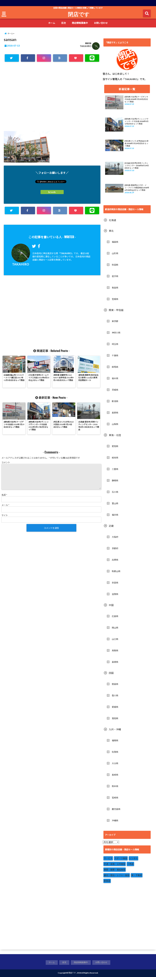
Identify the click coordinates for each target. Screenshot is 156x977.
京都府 (115, 548)
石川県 (115, 492)
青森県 (115, 287)
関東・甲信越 (116, 310)
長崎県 (115, 774)
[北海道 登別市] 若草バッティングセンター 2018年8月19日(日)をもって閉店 (137, 165)
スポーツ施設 (120, 858)
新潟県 (115, 401)
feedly (53, 192)
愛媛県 (115, 707)
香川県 (115, 695)
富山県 (115, 503)
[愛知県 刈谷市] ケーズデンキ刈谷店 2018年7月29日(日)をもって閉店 (136, 99)
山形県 (115, 253)
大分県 (115, 763)
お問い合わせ (101, 22)
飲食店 (107, 881)
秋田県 (115, 264)
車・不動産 (136, 875)
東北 (111, 230)
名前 (4, 495)
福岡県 (115, 740)
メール (5, 505)
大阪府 (115, 537)
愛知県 (115, 446)
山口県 (115, 639)
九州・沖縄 (115, 729)
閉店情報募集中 (80, 22)
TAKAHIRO (85, 46)
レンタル (133, 858)
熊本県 (115, 786)
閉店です (79, 14)
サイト (5, 515)
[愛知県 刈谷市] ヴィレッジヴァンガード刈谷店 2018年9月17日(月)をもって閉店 (137, 121)
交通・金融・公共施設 (114, 864)
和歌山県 (116, 571)
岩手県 (115, 276)
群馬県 (115, 367)
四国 (111, 672)
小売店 (130, 864)
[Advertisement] (52, 100)
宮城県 (115, 299)
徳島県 (115, 684)
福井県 (115, 515)
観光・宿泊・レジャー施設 (116, 875)
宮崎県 (115, 797)
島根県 (115, 662)
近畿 (111, 525)
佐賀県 (115, 752)
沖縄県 (115, 820)
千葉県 (115, 355)
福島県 (115, 242)
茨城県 (115, 389)
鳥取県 (115, 650)
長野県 (115, 412)
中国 (111, 605)
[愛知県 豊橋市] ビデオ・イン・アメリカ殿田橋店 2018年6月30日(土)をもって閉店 (137, 187)
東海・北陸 (115, 435)
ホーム (51, 22)
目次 (63, 22)
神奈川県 (116, 332)
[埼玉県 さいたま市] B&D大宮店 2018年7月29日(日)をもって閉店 (137, 143)
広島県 (115, 616)
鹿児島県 (116, 809)
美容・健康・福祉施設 (114, 869)
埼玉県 (115, 344)
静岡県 (115, 480)
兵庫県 (115, 559)
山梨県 (115, 424)
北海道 (112, 220)
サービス (108, 858)
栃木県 (115, 378)
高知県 (115, 718)
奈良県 (115, 582)
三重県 (115, 469)
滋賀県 (115, 594)
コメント (6, 462)
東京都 (115, 321)
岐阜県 (115, 457)
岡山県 (115, 627)
